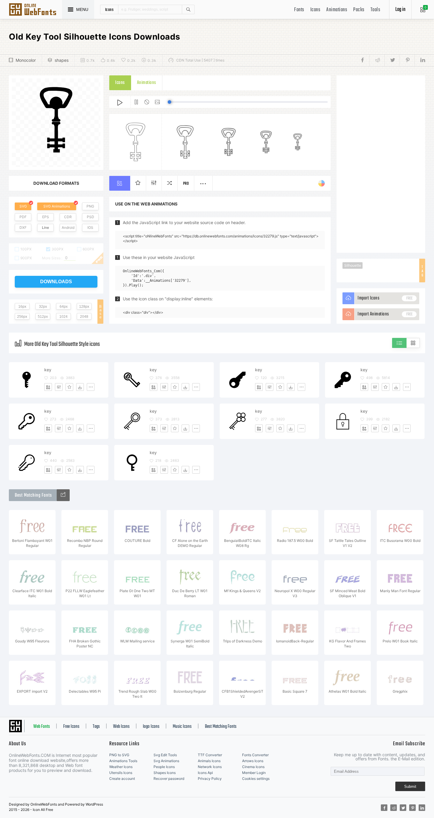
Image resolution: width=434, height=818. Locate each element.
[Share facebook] (364, 60)
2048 (84, 317)
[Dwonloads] (80, 387)
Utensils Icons (120, 772)
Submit (410, 786)
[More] (90, 387)
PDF (23, 217)
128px (84, 306)
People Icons (164, 766)
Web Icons (121, 726)
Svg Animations (166, 761)
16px (22, 306)
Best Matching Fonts (220, 726)
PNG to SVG (119, 755)
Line (45, 227)
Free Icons (71, 726)
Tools (376, 10)
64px (64, 306)
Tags (96, 726)
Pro (186, 183)
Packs (359, 10)
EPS (45, 217)
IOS (90, 227)
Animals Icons (209, 761)
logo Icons (151, 726)
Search (188, 9)
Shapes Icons (165, 772)
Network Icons (210, 766)
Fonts (299, 10)
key (47, 369)
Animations (336, 10)
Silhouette (352, 265)
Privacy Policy (210, 778)
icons (109, 9)
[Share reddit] (376, 60)
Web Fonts (41, 726)
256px (22, 317)
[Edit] (59, 387)
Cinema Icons (253, 766)
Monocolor (26, 60)
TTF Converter (210, 755)
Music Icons (182, 726)
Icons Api (205, 772)
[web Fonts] (63, 495)
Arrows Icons (252, 761)
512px (43, 317)
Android (68, 227)
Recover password (169, 778)
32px (43, 306)
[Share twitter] (391, 60)
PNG (90, 206)
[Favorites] (69, 387)
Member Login (254, 772)
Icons (315, 10)
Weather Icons (121, 766)
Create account (122, 778)
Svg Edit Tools (165, 755)
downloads (56, 281)
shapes (61, 60)
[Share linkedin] (420, 60)
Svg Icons (35, 10)
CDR (68, 217)
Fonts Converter (255, 755)
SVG (23, 206)
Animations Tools (123, 761)
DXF (23, 227)
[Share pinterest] (407, 60)
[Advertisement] (381, 164)
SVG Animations (56, 206)
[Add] (48, 387)
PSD (90, 217)
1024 (63, 317)
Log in (400, 9)
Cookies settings (256, 778)
